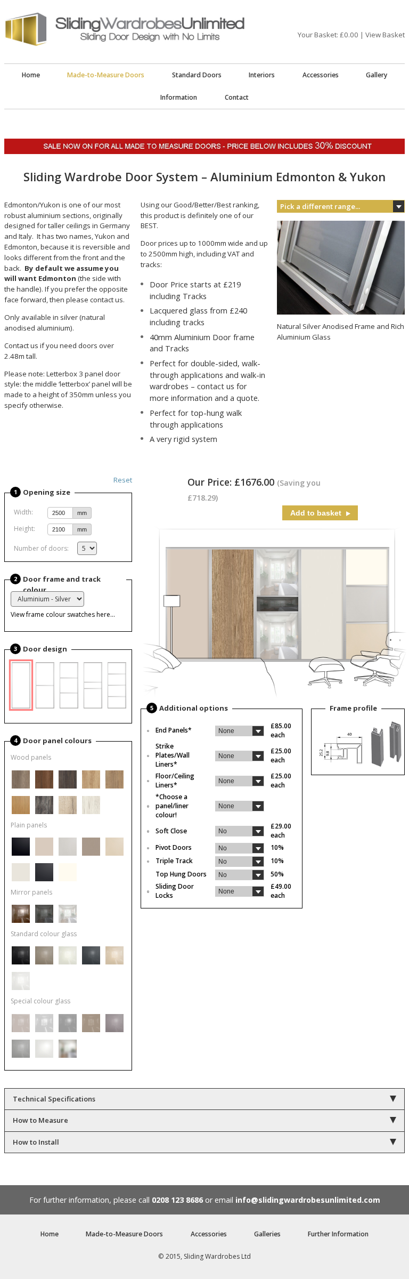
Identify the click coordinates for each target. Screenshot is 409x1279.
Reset (122, 480)
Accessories (320, 74)
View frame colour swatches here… (63, 614)
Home (31, 74)
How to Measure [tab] (40, 1120)
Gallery (376, 74)
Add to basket (316, 513)
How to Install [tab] (36, 1142)
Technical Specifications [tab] (54, 1099)
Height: (24, 528)
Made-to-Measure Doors (105, 74)
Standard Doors (197, 74)
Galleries (267, 1233)
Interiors (262, 74)
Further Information (338, 1233)
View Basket (385, 34)
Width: (23, 512)
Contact (237, 97)
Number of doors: (41, 548)
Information (178, 97)
